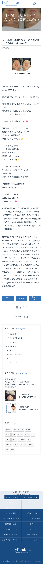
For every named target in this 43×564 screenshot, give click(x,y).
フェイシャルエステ (13, 342)
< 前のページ (8, 298)
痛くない (8, 430)
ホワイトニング (12, 362)
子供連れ (22, 440)
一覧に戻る (22, 298)
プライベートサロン (27, 445)
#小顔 (26, 317)
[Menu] (39, 3)
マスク (8, 435)
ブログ (8, 358)
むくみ (14, 440)
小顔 (13, 435)
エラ (29, 440)
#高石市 (18, 317)
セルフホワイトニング (14, 338)
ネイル (8, 350)
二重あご (8, 445)
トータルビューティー (14, 354)
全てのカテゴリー (12, 334)
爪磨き (16, 445)
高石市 (20, 435)
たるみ (8, 440)
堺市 (7, 450)
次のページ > (35, 298)
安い (33, 435)
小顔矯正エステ (12, 346)
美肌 (12, 450)
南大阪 (28, 430)
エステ (27, 435)
